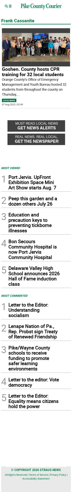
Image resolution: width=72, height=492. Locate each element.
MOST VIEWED (10, 168)
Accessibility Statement (36, 478)
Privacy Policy (58, 475)
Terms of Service (38, 475)
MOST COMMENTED (14, 296)
